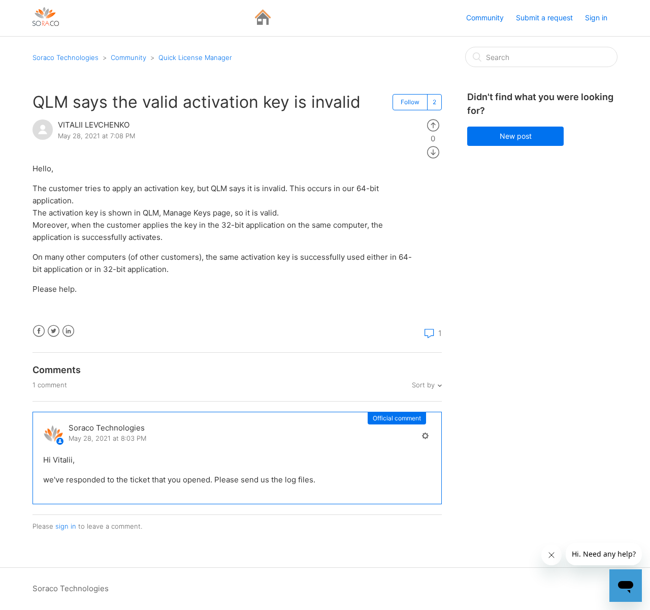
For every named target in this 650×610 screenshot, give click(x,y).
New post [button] (516, 136)
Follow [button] (410, 102)
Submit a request (544, 17)
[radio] (433, 125)
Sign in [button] (596, 17)
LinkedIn (68, 331)
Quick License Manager (195, 57)
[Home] (262, 23)
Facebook (38, 331)
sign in (65, 526)
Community (485, 17)
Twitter (53, 331)
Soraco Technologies (65, 57)
